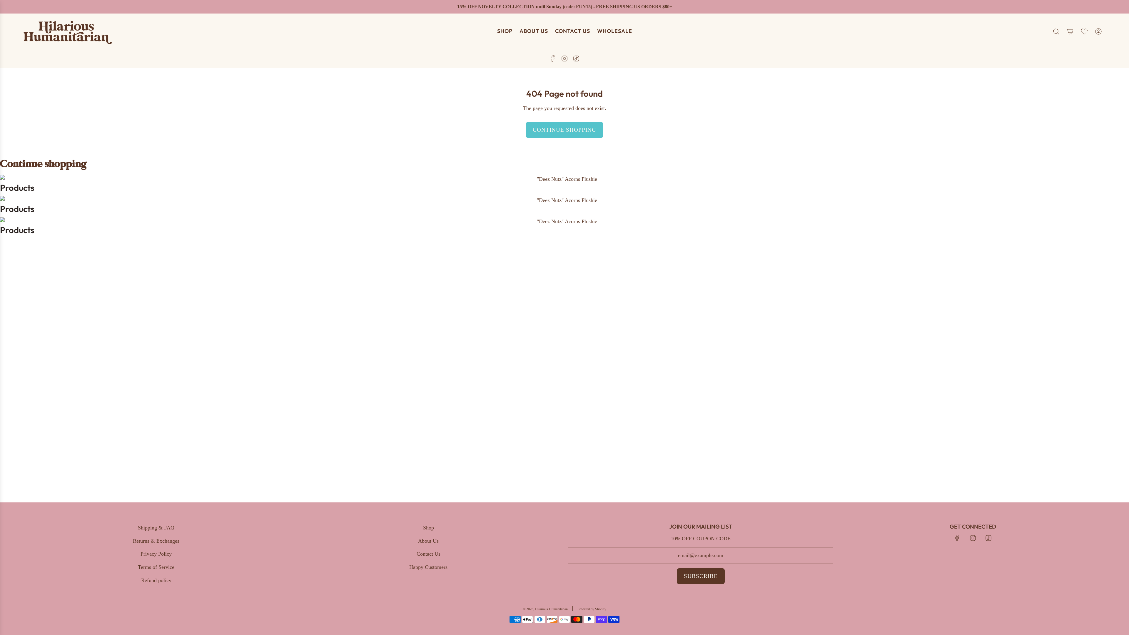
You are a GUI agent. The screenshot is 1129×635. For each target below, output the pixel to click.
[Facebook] (552, 58)
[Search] (1056, 31)
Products (17, 187)
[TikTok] (576, 58)
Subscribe (701, 576)
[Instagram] (564, 58)
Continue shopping (564, 130)
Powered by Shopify (591, 609)
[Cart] (1070, 31)
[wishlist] (1084, 31)
